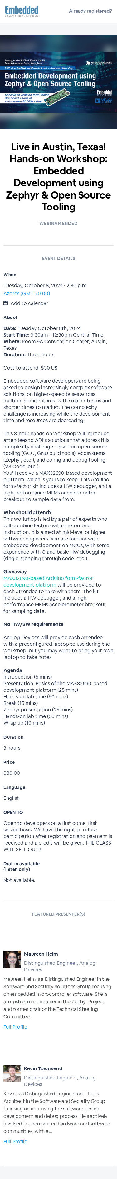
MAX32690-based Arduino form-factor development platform (48, 581)
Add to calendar (28, 303)
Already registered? (90, 11)
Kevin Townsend (43, 1068)
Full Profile (15, 1027)
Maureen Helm (41, 954)
